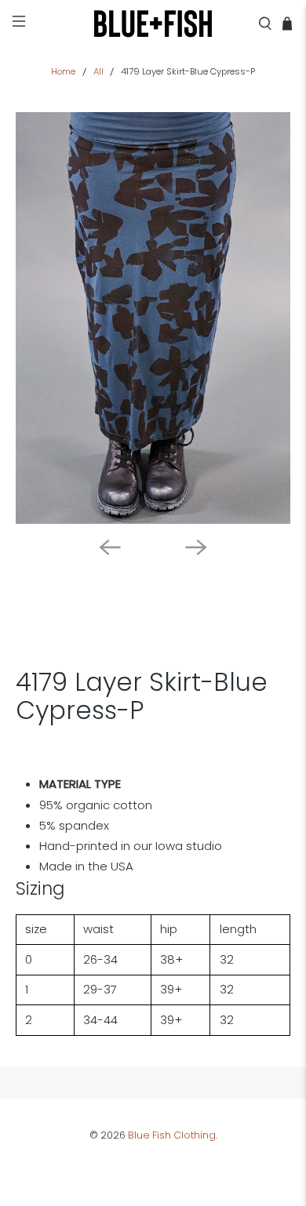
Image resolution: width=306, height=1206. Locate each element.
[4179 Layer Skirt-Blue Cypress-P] (153, 318)
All (98, 71)
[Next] (196, 547)
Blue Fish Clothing (172, 1135)
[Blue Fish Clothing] (153, 23)
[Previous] (110, 547)
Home (63, 71)
